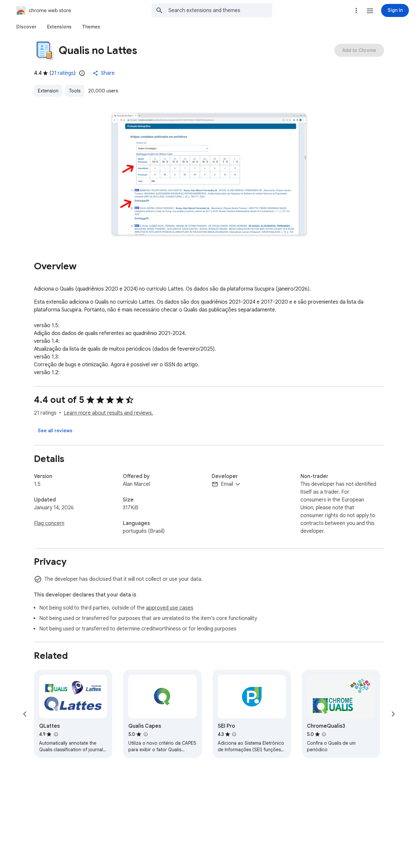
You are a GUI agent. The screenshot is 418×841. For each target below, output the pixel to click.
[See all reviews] (55, 430)
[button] (370, 10)
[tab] (26, 27)
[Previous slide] (24, 714)
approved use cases (169, 608)
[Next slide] (393, 714)
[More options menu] (356, 10)
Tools (74, 91)
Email (227, 484)
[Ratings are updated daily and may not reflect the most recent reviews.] (81, 73)
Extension (48, 91)
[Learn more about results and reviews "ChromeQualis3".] (324, 734)
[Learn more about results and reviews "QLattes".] (55, 734)
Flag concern (49, 523)
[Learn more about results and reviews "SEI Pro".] (234, 734)
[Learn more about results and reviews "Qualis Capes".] (145, 734)
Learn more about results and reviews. (108, 413)
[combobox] (220, 10)
